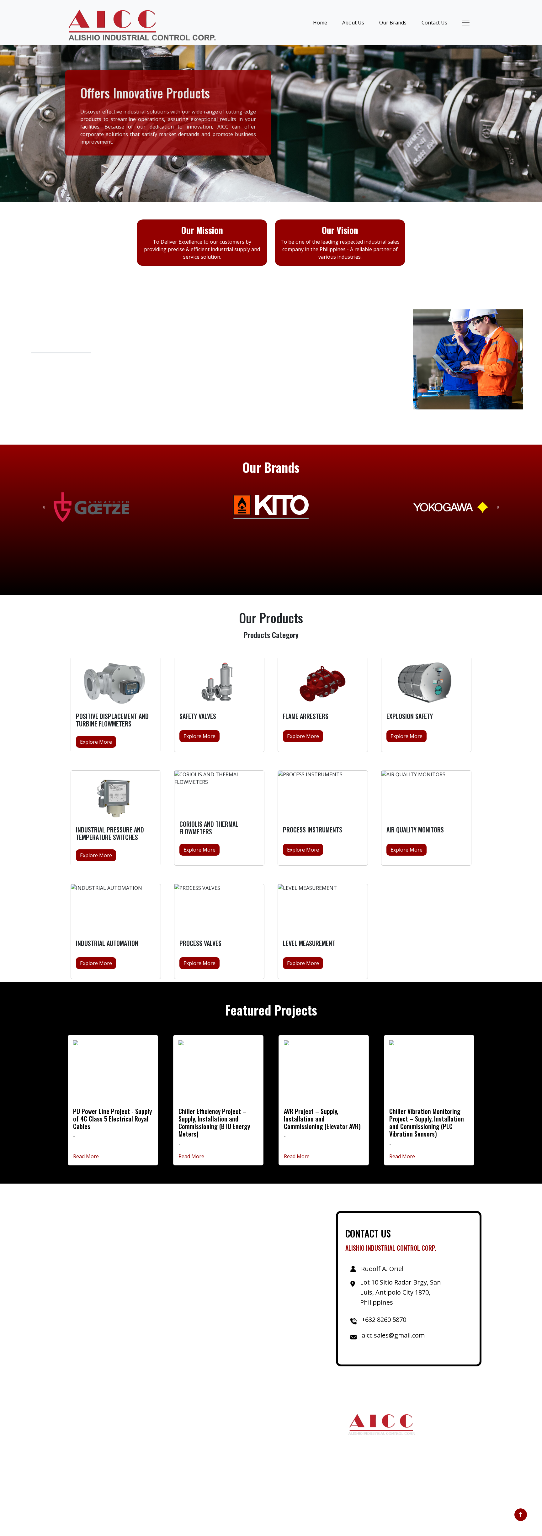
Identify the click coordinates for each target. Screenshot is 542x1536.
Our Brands (392, 22)
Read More (86, 1156)
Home (320, 22)
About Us (353, 22)
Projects (135, 1435)
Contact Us (434, 22)
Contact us (138, 1455)
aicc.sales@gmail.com (238, 1465)
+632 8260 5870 (231, 1455)
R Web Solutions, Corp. (348, 1527)
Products (136, 1475)
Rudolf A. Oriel (230, 1425)
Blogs (132, 1465)
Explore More (96, 741)
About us (136, 1445)
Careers (135, 1484)
